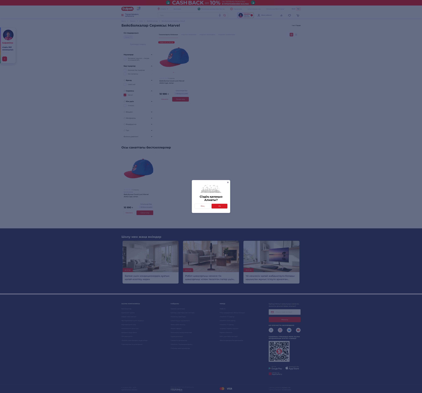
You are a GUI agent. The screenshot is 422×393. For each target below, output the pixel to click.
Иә (219, 206)
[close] (228, 182)
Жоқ (202, 206)
